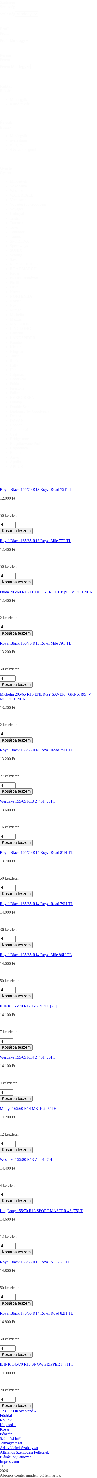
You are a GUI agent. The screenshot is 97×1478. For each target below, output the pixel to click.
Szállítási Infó (10, 1438)
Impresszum (9, 1461)
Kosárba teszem (16, 531)
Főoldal (6, 1415)
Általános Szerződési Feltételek (24, 1452)
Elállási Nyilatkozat (15, 1457)
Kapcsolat (8, 1425)
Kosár (4, 1429)
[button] (53, 99)
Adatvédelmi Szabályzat (19, 1448)
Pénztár (6, 1434)
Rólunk (6, 1420)
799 (13, 1411)
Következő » (26, 1411)
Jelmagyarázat (11, 1443)
